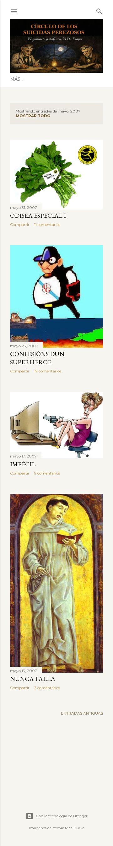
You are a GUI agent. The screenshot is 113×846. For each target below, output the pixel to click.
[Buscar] (99, 10)
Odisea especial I (38, 215)
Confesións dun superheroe (37, 358)
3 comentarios (47, 687)
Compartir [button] (20, 224)
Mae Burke (74, 828)
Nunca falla (32, 679)
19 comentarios (47, 371)
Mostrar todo (33, 115)
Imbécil (22, 464)
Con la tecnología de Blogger (62, 816)
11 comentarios (47, 224)
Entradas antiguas (82, 713)
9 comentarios (47, 473)
